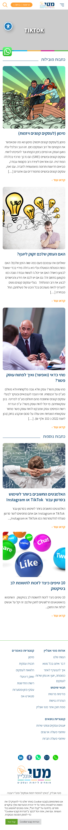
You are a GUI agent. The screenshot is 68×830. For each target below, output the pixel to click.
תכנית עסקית (26, 663)
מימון (31, 657)
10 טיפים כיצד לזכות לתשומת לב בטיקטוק (37, 585)
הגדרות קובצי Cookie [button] (29, 821)
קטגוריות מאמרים (23, 650)
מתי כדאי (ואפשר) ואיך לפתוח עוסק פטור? (35, 377)
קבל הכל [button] (11, 821)
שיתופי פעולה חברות (53, 738)
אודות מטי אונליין (54, 650)
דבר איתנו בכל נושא (53, 663)
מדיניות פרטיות (56, 694)
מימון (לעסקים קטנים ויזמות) (41, 133)
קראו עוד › (58, 180)
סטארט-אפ (27, 696)
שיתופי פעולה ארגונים (53, 732)
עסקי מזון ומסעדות (23, 690)
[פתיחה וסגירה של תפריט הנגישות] (8, 26)
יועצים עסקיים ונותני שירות (50, 725)
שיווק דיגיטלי (27, 676)
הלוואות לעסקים (25, 670)
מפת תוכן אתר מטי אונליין (50, 707)
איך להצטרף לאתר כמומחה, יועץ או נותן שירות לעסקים (50, 675)
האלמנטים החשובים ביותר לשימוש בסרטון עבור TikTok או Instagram (35, 496)
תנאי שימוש (58, 687)
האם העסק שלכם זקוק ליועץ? (41, 254)
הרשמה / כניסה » (21, 4)
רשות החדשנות (25, 683)
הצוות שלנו (59, 657)
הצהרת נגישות (57, 700)
